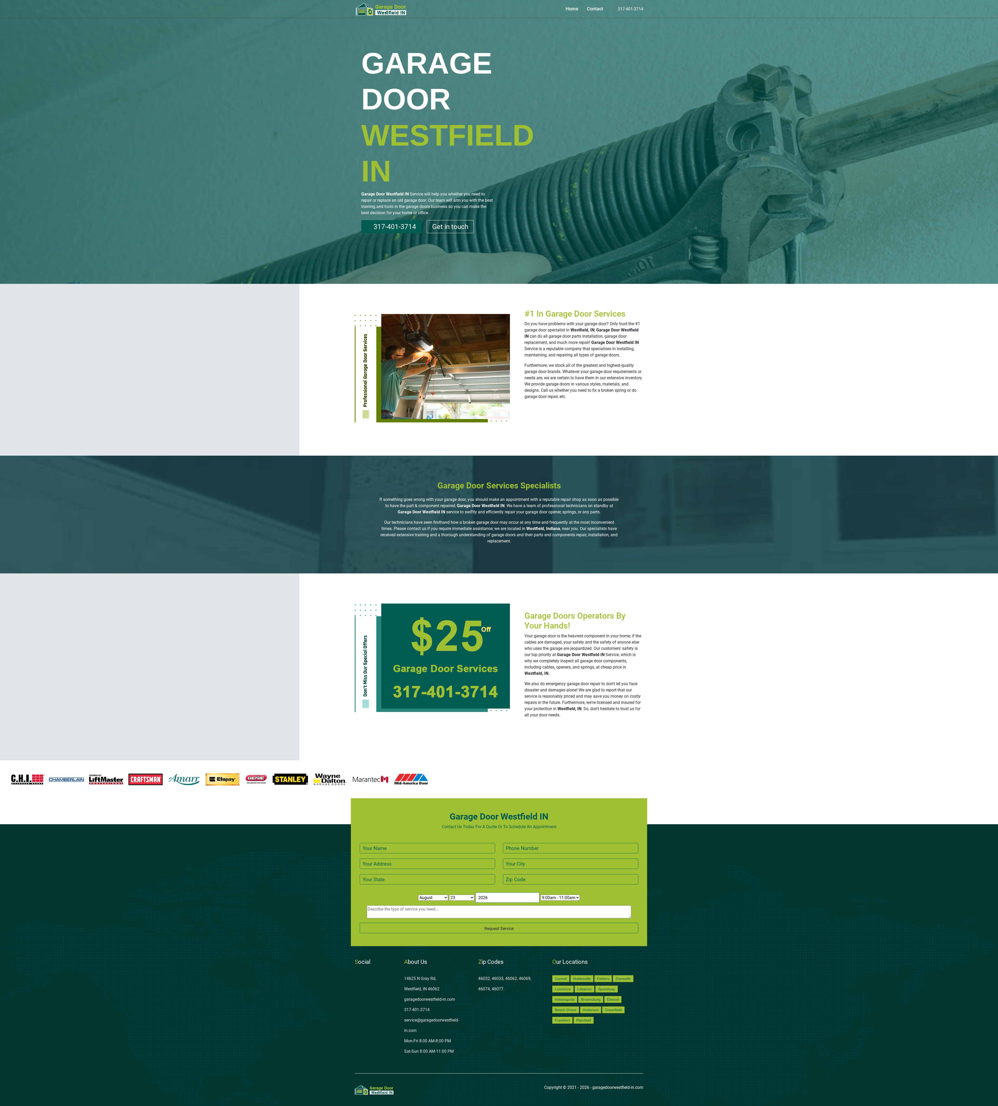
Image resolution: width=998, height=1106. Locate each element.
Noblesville (582, 979)
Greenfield (613, 1010)
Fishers (603, 979)
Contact (595, 8)
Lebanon (584, 989)
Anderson (591, 1010)
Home (572, 8)
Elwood (613, 999)
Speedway (606, 989)
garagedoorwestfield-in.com (429, 999)
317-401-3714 (630, 8)
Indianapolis (565, 999)
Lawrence (563, 989)
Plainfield (583, 1020)
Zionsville (623, 979)
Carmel (561, 979)
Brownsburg (591, 999)
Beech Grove (565, 1010)
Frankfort (562, 1020)
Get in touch (450, 227)
